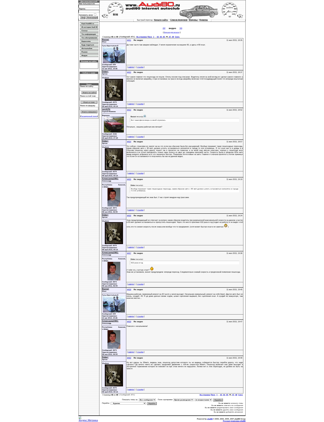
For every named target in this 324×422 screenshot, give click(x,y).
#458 (129, 289)
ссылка (140, 67)
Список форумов (178, 20)
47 (170, 37)
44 (161, 37)
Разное (85, 52)
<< (164, 28)
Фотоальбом (87, 48)
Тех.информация (89, 34)
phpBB (210, 419)
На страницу (141, 37)
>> (181, 28)
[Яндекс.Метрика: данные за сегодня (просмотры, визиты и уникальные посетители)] (89, 419)
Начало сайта (161, 20)
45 (164, 37)
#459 (129, 322)
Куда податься (88, 45)
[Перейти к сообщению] (145, 116)
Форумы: (193, 20)
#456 (129, 216)
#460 (129, 358)
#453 (129, 110)
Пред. (149, 37)
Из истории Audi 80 (90, 27)
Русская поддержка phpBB (234, 421)
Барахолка (86, 41)
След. (177, 37)
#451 (129, 40)
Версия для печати (171, 32)
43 (158, 37)
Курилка (203, 20)
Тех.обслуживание (89, 38)
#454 (129, 142)
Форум (84, 55)
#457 (129, 253)
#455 (129, 179)
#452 (129, 72)
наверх (131, 67)
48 (173, 37)
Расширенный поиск (89, 116)
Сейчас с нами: (89, 73)
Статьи (84, 31)
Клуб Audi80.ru (88, 23)
